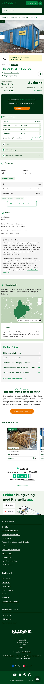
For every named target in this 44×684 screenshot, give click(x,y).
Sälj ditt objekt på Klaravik (11, 534)
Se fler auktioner (16, 59)
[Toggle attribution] (40, 320)
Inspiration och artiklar (9, 561)
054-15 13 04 (26, 652)
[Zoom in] (40, 299)
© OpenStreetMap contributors (28, 320)
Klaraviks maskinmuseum (10, 601)
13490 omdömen (29, 480)
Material (30, 680)
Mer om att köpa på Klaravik (13, 378)
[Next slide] (41, 37)
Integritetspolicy (7, 590)
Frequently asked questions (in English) (15, 542)
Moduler (25, 17)
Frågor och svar (7, 538)
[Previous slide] (2, 37)
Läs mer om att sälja (20, 411)
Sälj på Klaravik (20, 108)
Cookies (4, 594)
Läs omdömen (22, 486)
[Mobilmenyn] (40, 3)
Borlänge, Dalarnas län (11, 73)
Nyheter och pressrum (9, 623)
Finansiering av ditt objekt (11, 549)
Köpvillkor (5, 527)
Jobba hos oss (6, 619)
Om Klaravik (6, 579)
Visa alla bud (36, 138)
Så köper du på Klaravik (10, 531)
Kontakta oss (6, 615)
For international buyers (10, 546)
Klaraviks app (6, 557)
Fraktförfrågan (7, 553)
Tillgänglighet (6, 586)
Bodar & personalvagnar (11, 17)
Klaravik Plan (6, 582)
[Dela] (40, 74)
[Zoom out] (40, 303)
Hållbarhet (5, 598)
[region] (22, 310)
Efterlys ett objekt (8, 565)
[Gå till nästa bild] (39, 437)
